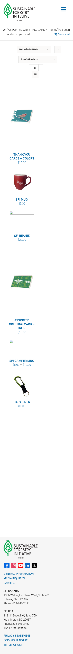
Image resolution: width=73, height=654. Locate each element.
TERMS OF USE (13, 644)
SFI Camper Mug (21, 360)
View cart (64, 34)
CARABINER (22, 402)
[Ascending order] (57, 49)
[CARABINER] (22, 386)
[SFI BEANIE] (22, 222)
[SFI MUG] (22, 183)
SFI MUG (22, 199)
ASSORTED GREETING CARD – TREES (22, 324)
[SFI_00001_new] (19, 4)
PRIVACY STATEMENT (17, 635)
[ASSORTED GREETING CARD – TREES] (22, 282)
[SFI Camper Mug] (22, 349)
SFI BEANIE (22, 235)
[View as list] (35, 74)
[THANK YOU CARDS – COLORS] (22, 117)
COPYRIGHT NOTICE (16, 640)
